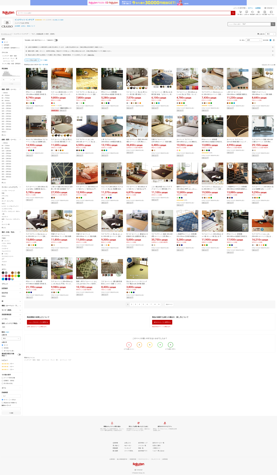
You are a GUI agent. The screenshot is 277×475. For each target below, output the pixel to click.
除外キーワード (6, 405)
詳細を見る (91, 55)
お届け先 (4, 335)
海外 (8, 332)
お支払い (23, 26)
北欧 (3, 198)
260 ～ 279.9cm (6, 124)
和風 (3, 193)
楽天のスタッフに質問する (162, 322)
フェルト (4, 261)
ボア (3, 259)
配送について (31, 26)
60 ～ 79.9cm (6, 98)
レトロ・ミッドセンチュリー (10, 206)
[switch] (19, 354)
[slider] (2, 76)
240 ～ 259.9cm (6, 121)
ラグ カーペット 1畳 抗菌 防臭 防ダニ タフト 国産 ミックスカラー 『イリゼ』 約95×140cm (111, 284)
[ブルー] (3, 279)
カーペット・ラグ (65, 360)
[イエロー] (15, 276)
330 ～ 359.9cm (6, 129)
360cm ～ (4, 132)
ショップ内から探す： (235, 24)
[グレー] (6, 272)
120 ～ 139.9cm (6, 106)
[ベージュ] (15, 272)
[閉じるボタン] (273, 47)
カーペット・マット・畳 (50, 360)
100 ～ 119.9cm (6, 103)
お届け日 (4, 342)
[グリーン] (18, 276)
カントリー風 (6, 224)
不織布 (4, 238)
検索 (12, 84)
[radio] (2, 42)
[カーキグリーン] (18, 272)
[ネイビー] (6, 279)
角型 (3, 327)
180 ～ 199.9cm (6, 113)
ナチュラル (5, 196)
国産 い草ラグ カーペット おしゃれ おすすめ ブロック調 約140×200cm (86, 284)
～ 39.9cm (5, 93)
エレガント (5, 216)
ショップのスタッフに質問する (38, 322)
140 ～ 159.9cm (6, 108)
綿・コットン (6, 241)
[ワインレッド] (6, 276)
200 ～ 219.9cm (6, 116)
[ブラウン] (12, 272)
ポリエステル (6, 235)
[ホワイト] (9, 272)
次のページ (169, 304)
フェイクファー (6, 251)
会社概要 (17, 26)
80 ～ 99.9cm (6, 100)
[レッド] (9, 276)
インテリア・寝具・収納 (32, 360)
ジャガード (5, 248)
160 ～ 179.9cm (6, 111)
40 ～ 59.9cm (6, 95)
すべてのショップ (6, 34)
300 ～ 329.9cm (6, 174)
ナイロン (4, 246)
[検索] (233, 13)
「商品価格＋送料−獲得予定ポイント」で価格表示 (38, 40)
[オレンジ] (12, 276)
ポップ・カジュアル (7, 201)
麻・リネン (5, 254)
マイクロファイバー (7, 256)
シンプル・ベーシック (8, 190)
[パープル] (9, 279)
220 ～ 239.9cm (6, 119)
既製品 (4, 296)
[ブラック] (3, 272)
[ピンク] (3, 276)
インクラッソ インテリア (24, 20)
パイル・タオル (6, 243)
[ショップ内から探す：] (273, 24)
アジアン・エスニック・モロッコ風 (11, 213)
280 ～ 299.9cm (6, 126)
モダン (4, 203)
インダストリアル (7, 209)
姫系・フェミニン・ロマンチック (11, 220)
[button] (269, 8)
